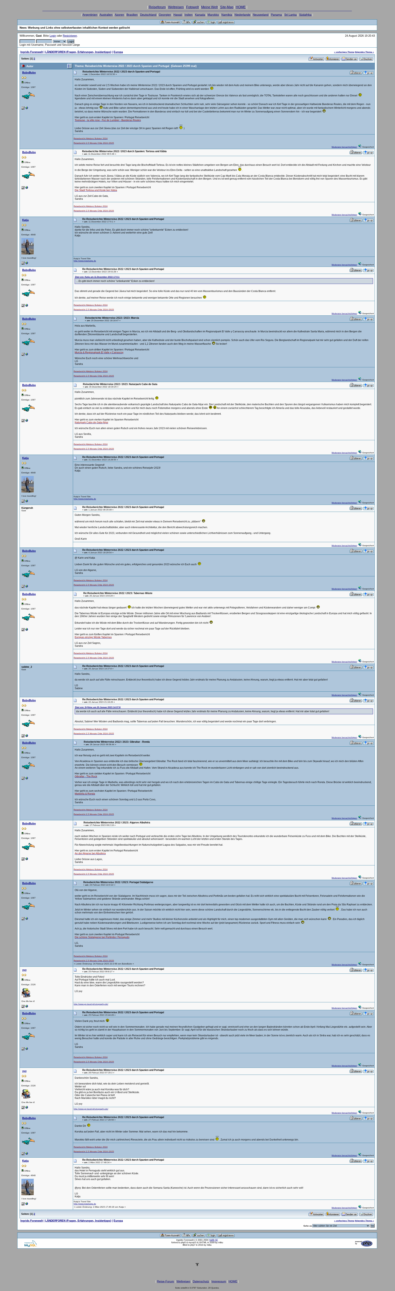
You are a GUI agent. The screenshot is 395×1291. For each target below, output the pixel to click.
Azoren (119, 14)
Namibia (226, 14)
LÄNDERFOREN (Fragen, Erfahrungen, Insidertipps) (78, 52)
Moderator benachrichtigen (344, 147)
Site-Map (226, 7)
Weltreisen (176, 7)
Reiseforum (157, 7)
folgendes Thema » (364, 52)
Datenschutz (201, 1281)
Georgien (165, 14)
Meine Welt (209, 7)
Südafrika (305, 14)
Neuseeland (260, 14)
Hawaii (177, 14)
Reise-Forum (165, 1281)
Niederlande (242, 14)
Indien (189, 14)
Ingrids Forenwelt (31, 52)
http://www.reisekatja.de (85, 261)
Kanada (200, 14)
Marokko (213, 14)
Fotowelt (192, 7)
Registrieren (70, 35)
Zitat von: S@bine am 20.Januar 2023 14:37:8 (98, 707)
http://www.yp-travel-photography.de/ (91, 1004)
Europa (118, 52)
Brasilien (132, 14)
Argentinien (89, 14)
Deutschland (148, 14)
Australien (106, 14)
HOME (241, 7)
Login (53, 35)
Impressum (218, 1281)
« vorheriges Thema (344, 52)
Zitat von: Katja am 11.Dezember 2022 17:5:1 (97, 277)
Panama (276, 14)
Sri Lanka (290, 14)
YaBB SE (213, 1240)
